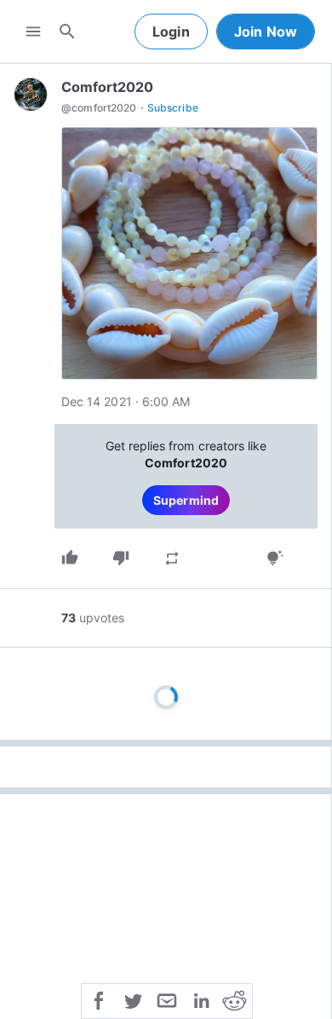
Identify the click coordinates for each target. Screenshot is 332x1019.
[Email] (167, 999)
